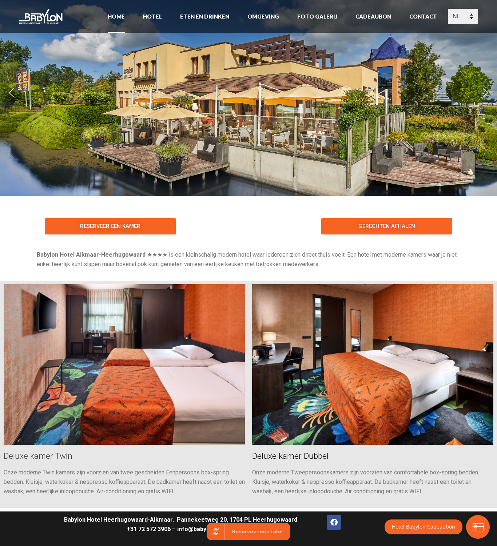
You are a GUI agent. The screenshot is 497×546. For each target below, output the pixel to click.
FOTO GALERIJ (317, 16)
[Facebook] (334, 522)
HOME (116, 16)
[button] (11, 93)
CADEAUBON (373, 16)
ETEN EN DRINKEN (204, 16)
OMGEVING (263, 16)
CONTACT (423, 16)
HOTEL (152, 16)
